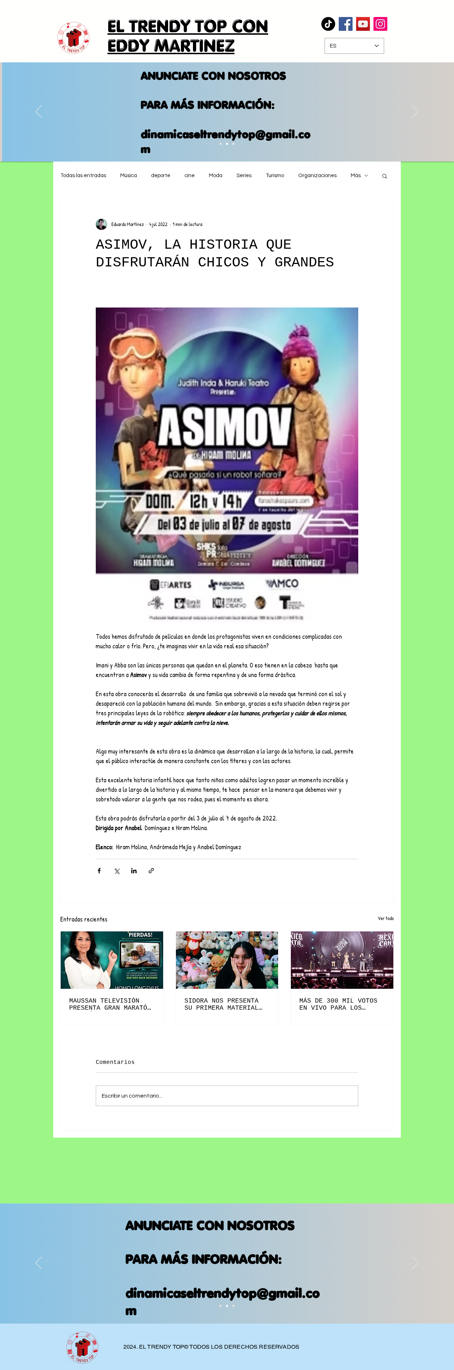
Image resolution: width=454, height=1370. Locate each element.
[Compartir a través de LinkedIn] (134, 870)
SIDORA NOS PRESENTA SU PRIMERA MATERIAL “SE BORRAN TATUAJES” (223, 1004)
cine (189, 175)
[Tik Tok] (328, 24)
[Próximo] (415, 112)
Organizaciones (317, 175)
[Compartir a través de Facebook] (99, 870)
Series (244, 175)
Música (128, 175)
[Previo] (38, 112)
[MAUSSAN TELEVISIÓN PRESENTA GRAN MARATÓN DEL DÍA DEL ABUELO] (112, 960)
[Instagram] (380, 24)
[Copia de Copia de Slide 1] (221, 144)
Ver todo (386, 918)
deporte (160, 175)
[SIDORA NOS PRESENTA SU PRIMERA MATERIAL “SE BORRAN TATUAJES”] (227, 960)
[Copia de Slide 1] (227, 1306)
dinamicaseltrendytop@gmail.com (224, 141)
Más (356, 175)
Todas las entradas (83, 175)
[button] (384, 176)
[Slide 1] (221, 1306)
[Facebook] (346, 24)
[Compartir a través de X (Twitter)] (116, 870)
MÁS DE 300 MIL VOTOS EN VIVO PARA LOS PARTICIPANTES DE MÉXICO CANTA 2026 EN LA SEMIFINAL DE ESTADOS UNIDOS (338, 1004)
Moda (215, 175)
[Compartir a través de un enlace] (151, 870)
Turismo (275, 175)
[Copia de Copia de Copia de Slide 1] (227, 144)
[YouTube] (363, 24)
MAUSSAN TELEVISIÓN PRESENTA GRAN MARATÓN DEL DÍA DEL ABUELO (110, 1004)
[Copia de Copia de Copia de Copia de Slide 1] (233, 144)
